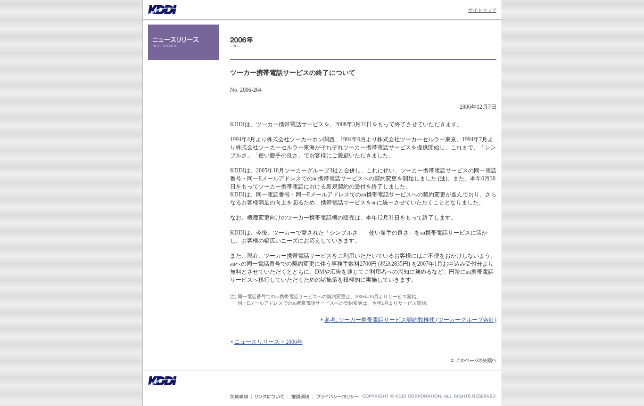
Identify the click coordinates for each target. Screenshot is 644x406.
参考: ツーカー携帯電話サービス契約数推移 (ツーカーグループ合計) (410, 320)
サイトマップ (482, 10)
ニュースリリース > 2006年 (268, 342)
